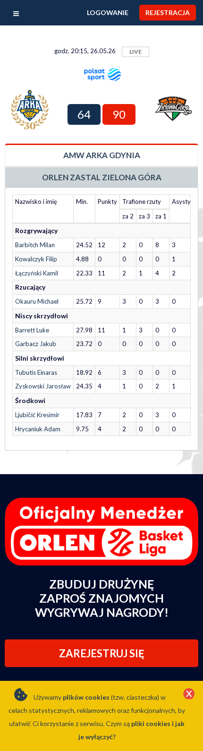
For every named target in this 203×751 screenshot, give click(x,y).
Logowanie (107, 12)
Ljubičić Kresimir (37, 415)
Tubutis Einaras (36, 372)
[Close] (189, 694)
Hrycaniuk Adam (37, 429)
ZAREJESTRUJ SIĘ (101, 653)
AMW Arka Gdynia (101, 155)
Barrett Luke (32, 330)
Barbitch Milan (35, 245)
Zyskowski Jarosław (43, 386)
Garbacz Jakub (35, 343)
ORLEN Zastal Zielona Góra (101, 177)
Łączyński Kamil (36, 273)
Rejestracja (167, 12)
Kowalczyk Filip (36, 259)
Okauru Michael (37, 301)
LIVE (135, 51)
